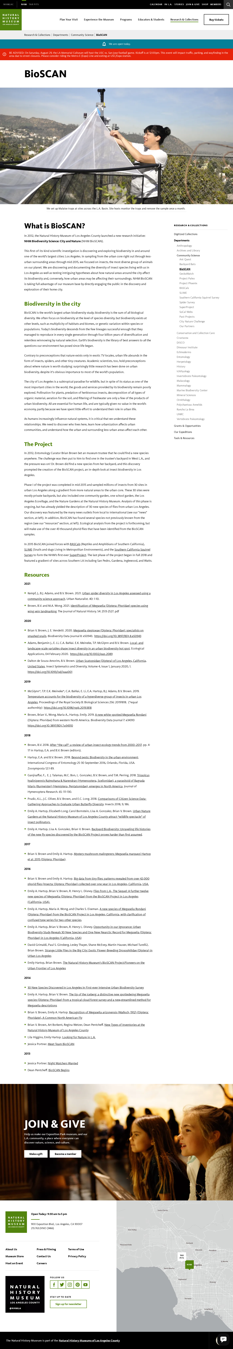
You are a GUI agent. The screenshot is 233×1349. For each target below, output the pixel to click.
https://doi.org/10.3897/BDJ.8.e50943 (117, 636)
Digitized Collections (186, 234)
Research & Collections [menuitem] (184, 19)
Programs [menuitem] (126, 19)
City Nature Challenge (192, 321)
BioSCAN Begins (58, 1070)
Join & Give (193, 4)
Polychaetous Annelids (189, 404)
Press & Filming (46, 1249)
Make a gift (35, 1154)
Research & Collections (37, 35)
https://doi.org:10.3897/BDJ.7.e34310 (50, 725)
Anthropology (184, 245)
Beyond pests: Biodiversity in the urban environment (104, 757)
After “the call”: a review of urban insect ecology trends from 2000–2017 (96, 745)
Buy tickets (216, 19)
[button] (223, 1339)
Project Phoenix (188, 283)
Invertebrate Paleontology (192, 376)
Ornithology (183, 400)
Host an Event (14, 1263)
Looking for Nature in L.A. (79, 1037)
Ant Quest (185, 259)
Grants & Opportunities (187, 425)
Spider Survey (187, 302)
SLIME (183, 292)
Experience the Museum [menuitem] (99, 19)
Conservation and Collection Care (196, 333)
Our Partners (186, 326)
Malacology (183, 380)
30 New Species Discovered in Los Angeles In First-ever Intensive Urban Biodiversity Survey (86, 987)
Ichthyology (183, 371)
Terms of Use (76, 1249)
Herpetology (184, 361)
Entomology (183, 357)
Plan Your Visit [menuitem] (69, 19)
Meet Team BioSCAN (61, 1044)
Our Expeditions (183, 432)
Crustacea (182, 337)
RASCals (184, 288)
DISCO (181, 342)
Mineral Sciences (186, 395)
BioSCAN (184, 269)
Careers (42, 1263)
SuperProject (186, 307)
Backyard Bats (187, 264)
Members (215, 4)
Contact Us (44, 1256)
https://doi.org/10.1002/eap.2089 (91, 654)
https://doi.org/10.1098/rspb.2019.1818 (68, 708)
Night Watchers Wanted (63, 1063)
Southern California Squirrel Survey (199, 297)
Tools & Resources (184, 438)
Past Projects (187, 316)
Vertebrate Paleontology (191, 419)
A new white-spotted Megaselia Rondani (121, 715)
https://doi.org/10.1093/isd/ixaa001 (50, 672)
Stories (179, 4)
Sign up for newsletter (68, 1304)
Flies (96, 891)
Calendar (156, 4)
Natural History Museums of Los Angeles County (89, 1340)
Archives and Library (188, 250)
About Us (11, 1249)
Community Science (82, 35)
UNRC (180, 414)
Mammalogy (184, 385)
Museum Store (14, 1256)
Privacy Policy (77, 1256)
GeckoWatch (186, 273)
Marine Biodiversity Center (192, 390)
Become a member (65, 1154)
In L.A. (168, 4)
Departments (60, 35)
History (181, 366)
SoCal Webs (186, 311)
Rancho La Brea (185, 409)
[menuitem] (8, 4)
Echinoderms (184, 352)
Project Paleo (187, 278)
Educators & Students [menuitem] (151, 19)
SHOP (205, 4)
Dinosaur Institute (187, 347)
